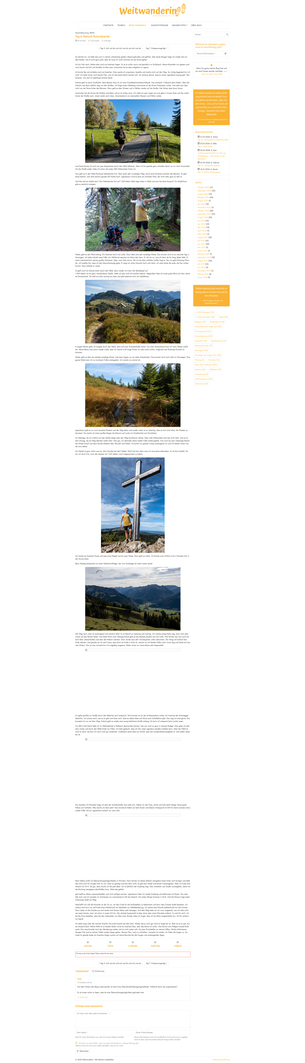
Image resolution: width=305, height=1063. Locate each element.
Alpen (223, 317)
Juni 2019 (201, 267)
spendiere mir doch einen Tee (214, 72)
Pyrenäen (214, 360)
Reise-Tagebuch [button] (137, 25)
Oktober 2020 (203, 254)
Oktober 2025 (203, 187)
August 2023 (203, 200)
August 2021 (203, 237)
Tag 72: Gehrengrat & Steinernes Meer (213, 139)
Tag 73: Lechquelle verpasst (209, 165)
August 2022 (203, 217)
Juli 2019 (201, 264)
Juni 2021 (201, 244)
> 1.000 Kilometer (204, 312)
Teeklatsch (215, 369)
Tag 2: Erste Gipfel (205, 146)
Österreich (201, 383)
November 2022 (204, 207)
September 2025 (204, 190)
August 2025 (203, 194)
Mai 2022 (202, 227)
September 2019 (204, 257)
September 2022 (204, 214)
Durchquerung (203, 331)
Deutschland (217, 321)
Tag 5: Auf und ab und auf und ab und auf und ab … (122, 48)
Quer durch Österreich (206, 364)
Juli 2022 (201, 220)
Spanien (200, 369)
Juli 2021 (201, 240)
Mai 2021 (201, 247)
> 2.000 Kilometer (205, 317)
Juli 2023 (201, 204)
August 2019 (203, 260)
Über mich (196, 25)
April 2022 (202, 230)
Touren (121, 25)
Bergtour (200, 321)
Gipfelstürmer (218, 340)
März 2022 (202, 234)
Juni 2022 (202, 224)
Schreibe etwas (99, 971)
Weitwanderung (203, 379)
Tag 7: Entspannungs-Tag (155, 48)
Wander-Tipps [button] (179, 25)
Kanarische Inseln (203, 345)
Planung (199, 360)
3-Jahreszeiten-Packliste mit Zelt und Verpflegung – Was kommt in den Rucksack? (212, 156)
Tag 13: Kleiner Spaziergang (209, 172)
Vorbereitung (201, 374)
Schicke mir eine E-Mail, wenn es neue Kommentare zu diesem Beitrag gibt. (109, 1043)
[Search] (227, 34)
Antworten (83, 997)
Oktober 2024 (203, 197)
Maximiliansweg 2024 (84, 32)
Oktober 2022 (203, 210)
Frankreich (201, 340)
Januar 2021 (202, 250)
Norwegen (201, 350)
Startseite (108, 25)
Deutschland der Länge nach (208, 326)
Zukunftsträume (159, 25)
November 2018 (204, 270)
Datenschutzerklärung (221, 1059)
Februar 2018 (203, 274)
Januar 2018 (202, 277)
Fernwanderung (203, 336)
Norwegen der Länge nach (208, 355)
